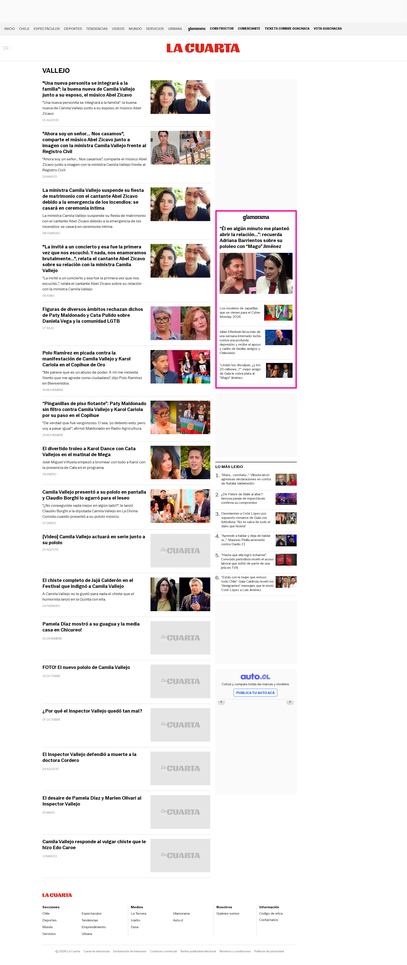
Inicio (9, 28)
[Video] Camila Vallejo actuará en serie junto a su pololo (93, 540)
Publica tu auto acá (255, 692)
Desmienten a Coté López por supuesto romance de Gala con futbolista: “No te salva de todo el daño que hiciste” (245, 519)
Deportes (73, 28)
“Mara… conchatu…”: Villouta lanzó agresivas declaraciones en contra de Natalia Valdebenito (246, 479)
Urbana (175, 28)
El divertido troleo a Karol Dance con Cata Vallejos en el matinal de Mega (89, 452)
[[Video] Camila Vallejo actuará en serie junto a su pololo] (180, 551)
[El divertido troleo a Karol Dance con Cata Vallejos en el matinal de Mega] (180, 463)
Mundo (135, 28)
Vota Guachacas (328, 28)
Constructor (222, 28)
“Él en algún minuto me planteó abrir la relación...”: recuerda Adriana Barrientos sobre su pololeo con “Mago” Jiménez (254, 237)
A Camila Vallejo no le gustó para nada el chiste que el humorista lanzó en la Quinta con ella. (88, 596)
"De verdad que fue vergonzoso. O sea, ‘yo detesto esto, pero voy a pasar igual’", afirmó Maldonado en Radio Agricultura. (93, 425)
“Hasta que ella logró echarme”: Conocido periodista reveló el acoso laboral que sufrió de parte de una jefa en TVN (247, 561)
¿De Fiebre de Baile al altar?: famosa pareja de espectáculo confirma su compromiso (243, 498)
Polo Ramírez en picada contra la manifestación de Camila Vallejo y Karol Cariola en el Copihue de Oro (86, 359)
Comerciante (249, 28)
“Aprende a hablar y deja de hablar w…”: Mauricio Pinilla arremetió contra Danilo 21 (245, 540)
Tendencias (97, 28)
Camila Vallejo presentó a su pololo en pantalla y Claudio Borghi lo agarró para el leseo (94, 495)
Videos (118, 28)
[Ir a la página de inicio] (203, 48)
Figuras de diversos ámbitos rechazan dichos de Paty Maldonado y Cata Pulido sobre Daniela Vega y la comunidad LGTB (92, 315)
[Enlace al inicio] (256, 218)
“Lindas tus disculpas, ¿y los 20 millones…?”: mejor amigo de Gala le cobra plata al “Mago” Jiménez (240, 371)
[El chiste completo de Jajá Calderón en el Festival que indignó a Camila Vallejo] (180, 594)
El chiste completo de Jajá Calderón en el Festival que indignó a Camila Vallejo (87, 583)
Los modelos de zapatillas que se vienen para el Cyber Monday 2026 (240, 312)
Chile (24, 28)
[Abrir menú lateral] (7, 48)
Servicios (155, 28)
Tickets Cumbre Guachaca (287, 28)
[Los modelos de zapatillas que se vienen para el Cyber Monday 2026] (278, 313)
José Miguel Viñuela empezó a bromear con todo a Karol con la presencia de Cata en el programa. (93, 464)
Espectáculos (47, 28)
